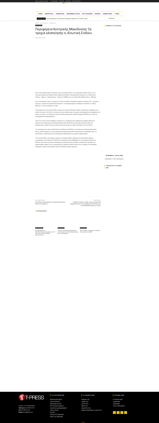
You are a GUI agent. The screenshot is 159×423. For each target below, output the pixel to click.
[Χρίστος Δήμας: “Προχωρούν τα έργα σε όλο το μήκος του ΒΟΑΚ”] (90, 221)
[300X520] (114, 301)
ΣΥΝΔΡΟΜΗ (108, 159)
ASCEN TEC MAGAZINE (57, 414)
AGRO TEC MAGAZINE (56, 416)
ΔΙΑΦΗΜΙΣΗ (116, 404)
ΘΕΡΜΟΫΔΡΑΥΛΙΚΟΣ (56, 399)
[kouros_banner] (115, 357)
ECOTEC (52, 412)
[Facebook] (116, 1)
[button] (110, 18)
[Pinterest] (58, 42)
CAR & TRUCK (54, 410)
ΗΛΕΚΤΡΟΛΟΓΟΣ (55, 401)
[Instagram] (118, 1)
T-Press (83, 422)
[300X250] (114, 320)
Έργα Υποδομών (44, 23)
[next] (98, 19)
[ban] (115, 374)
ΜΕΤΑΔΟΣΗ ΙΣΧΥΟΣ (55, 404)
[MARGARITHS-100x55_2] (114, 339)
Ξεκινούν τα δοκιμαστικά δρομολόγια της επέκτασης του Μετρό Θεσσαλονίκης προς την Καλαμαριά (68, 232)
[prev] (95, 19)
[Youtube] (123, 1)
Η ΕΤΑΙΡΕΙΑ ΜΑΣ (118, 399)
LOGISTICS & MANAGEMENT (58, 408)
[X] (54, 42)
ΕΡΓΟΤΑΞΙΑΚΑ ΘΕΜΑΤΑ (57, 406)
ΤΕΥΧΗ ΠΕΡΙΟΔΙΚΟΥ (118, 159)
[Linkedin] (120, 1)
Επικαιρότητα (61, 228)
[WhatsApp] (62, 42)
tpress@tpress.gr (28, 412)
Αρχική (37, 23)
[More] (66, 42)
